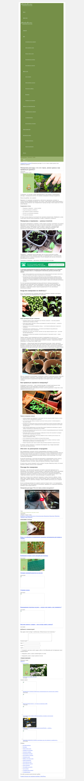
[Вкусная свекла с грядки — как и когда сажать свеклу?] (32, 622)
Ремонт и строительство (29, 106)
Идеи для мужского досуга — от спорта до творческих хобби (35, 703)
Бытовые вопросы (29, 140)
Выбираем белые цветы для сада (30, 676)
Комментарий (24, 640)
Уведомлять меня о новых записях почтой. (32, 655)
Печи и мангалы (26, 129)
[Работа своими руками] (26, 5)
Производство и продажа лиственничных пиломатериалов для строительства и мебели (40, 691)
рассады (33, 512)
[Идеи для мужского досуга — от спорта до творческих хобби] (29, 702)
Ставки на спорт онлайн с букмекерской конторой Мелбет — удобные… (37, 728)
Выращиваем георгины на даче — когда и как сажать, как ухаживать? (40, 607)
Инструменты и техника (30, 123)
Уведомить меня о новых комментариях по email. (34, 653)
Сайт (21, 647)
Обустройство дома (29, 47)
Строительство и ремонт (30, 41)
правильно (28, 512)
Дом (24, 36)
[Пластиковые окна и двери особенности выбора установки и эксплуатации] (29, 714)
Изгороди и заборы (29, 88)
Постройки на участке (30, 65)
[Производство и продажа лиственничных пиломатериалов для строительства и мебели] (29, 690)
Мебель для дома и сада (28, 758)
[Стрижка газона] (32, 587)
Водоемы (27, 94)
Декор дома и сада (29, 53)
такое (37, 512)
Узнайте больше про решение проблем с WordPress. (33, 776)
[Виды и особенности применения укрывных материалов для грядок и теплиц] (32, 534)
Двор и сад (25, 71)
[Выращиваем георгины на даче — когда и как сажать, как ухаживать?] (32, 604)
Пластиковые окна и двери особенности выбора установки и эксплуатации (38, 715)
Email (22, 645)
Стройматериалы (29, 117)
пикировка (23, 512)
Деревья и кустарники (30, 100)
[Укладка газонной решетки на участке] (32, 570)
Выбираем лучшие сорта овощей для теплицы (34, 555)
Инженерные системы (30, 59)
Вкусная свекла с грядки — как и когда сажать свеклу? (36, 624)
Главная (22, 163)
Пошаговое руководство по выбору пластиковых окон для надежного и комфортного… (40, 740)
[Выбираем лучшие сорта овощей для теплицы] (32, 553)
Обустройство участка (30, 82)
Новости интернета (29, 146)
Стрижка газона (25, 590)
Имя (21, 643)
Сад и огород (28, 76)
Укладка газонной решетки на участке (31, 573)
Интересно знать (27, 135)
